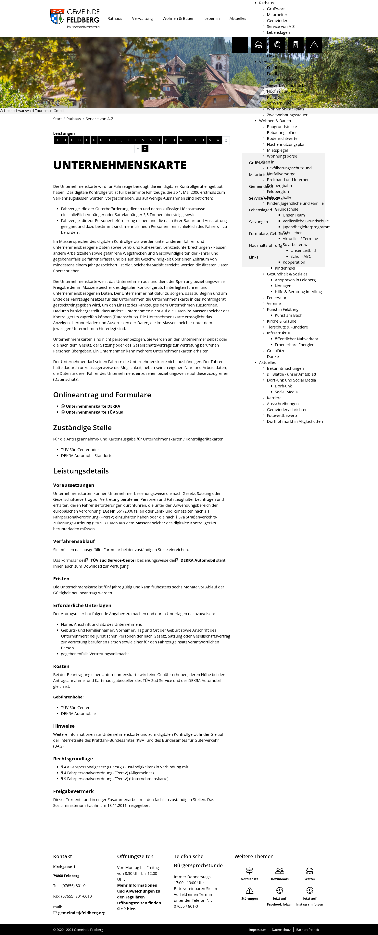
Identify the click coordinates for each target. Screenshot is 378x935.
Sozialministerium (69, 805)
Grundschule (286, 209)
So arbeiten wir (296, 244)
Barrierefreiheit (307, 930)
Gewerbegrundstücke (286, 85)
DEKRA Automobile (78, 713)
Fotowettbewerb (282, 415)
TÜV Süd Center (75, 449)
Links (271, 56)
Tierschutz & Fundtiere (287, 327)
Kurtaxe (274, 97)
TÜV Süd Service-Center (113, 560)
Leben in (212, 18)
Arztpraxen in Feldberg (295, 280)
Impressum (257, 930)
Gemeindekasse (281, 79)
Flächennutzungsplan (286, 144)
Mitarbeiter (277, 14)
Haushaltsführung (283, 50)
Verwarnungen (280, 103)
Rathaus (114, 18)
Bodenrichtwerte (282, 138)
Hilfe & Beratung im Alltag (298, 291)
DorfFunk (283, 386)
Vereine (274, 303)
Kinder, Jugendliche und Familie (295, 203)
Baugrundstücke (282, 126)
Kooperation (294, 262)
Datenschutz (281, 930)
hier (131, 908)
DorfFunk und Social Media (291, 380)
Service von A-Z (281, 26)
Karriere (274, 397)
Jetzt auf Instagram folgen (309, 901)
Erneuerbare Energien (294, 344)
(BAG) (58, 746)
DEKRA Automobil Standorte (86, 455)
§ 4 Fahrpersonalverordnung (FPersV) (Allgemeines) (107, 772)
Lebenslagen (278, 32)
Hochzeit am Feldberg (287, 91)
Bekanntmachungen (285, 368)
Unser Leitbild (303, 250)
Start (57, 118)
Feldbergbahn (279, 185)
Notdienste (249, 879)
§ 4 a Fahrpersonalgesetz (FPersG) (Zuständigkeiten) (108, 767)
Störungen (249, 898)
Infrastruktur (278, 333)
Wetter (310, 879)
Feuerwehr (276, 297)
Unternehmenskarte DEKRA (93, 406)
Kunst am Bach (288, 315)
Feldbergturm (279, 191)
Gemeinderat (279, 20)
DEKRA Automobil (197, 560)
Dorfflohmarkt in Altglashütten (295, 421)
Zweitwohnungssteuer (287, 114)
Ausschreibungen (283, 403)
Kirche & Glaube (281, 321)
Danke (273, 356)
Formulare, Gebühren (286, 44)
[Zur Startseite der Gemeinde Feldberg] (74, 18)
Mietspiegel (277, 150)
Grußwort (276, 8)
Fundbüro (276, 73)
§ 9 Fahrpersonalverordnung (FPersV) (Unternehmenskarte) (115, 778)
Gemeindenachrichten (287, 409)
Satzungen (276, 38)
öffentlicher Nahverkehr (296, 338)
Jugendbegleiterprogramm (307, 226)
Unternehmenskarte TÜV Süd (94, 412)
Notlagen (283, 285)
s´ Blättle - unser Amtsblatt (291, 374)
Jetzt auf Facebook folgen (280, 901)
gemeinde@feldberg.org (81, 912)
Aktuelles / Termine (300, 238)
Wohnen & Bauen (179, 18)
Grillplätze (276, 350)
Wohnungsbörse (282, 156)
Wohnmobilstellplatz (285, 109)
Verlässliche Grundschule (306, 221)
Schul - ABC (301, 256)
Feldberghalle (279, 197)
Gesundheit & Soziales (287, 274)
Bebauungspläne (282, 132)
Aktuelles (238, 18)
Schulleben (293, 232)
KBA (140, 740)
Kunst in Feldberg (282, 309)
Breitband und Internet (288, 179)
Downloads (280, 879)
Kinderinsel (285, 268)
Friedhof (274, 67)
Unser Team (294, 215)
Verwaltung (142, 18)
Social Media (286, 392)
